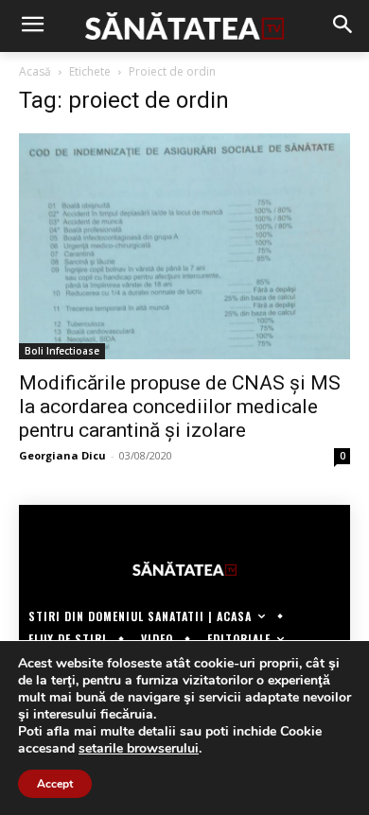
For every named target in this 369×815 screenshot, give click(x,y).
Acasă (35, 71)
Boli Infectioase (62, 350)
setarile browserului (139, 748)
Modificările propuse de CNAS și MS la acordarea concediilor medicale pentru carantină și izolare (180, 407)
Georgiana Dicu (62, 455)
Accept (55, 783)
